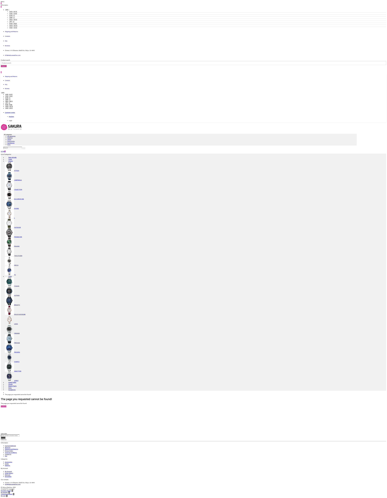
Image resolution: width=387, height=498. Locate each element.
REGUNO (17, 246)
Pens (8, 145)
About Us (7, 447)
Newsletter (8, 476)
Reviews (7, 46)
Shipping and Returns (11, 31)
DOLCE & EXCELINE (19, 314)
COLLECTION (18, 189)
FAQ (6, 41)
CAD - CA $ (13, 14)
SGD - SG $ (13, 26)
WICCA (16, 265)
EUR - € (12, 16)
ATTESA (16, 170)
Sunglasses (11, 143)
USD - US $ (13, 28)
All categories (11, 136)
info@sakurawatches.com (12, 55)
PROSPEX (17, 352)
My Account (8, 471)
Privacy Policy (9, 451)
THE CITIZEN (18, 256)
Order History (9, 473)
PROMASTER (18, 237)
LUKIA (16, 324)
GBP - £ (12, 18)
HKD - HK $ (13, 20)
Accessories (11, 141)
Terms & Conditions (11, 452)
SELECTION (17, 371)
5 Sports (16, 286)
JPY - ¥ (11, 22)
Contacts (7, 36)
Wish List (7, 475)
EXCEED (16, 208)
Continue (3, 406)
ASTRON (16, 295)
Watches (10, 138)
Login (10, 120)
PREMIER (17, 333)
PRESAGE (17, 343)
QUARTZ (16, 362)
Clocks (9, 139)
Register (11, 116)
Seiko (10, 276)
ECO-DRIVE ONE (19, 199)
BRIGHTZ (17, 305)
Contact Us (8, 454)
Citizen (10, 161)
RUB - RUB (13, 24)
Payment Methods (10, 446)
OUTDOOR (17, 227)
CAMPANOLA (18, 180)
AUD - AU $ (13, 11)
